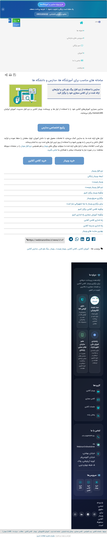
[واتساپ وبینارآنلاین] (75, 514)
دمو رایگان (77, 45)
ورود (16, 20)
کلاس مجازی (90, 398)
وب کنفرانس (88, 531)
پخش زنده (91, 414)
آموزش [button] (80, 53)
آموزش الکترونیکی (43, 531)
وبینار (45, 146)
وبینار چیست (97, 182)
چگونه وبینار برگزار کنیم (93, 193)
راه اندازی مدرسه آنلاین (93, 225)
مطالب (21, 531)
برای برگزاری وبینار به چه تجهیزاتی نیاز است (84, 203)
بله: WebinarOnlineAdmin (86, 445)
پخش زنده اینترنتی (67, 531)
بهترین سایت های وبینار (93, 231)
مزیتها (104, 531)
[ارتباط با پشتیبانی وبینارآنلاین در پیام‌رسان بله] (98, 445)
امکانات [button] (80, 68)
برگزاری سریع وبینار (95, 198)
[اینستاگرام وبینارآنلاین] (94, 514)
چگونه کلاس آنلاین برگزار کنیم (90, 209)
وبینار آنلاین (90, 390)
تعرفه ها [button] (80, 30)
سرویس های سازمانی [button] (75, 38)
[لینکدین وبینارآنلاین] (81, 514)
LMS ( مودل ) (7, 531)
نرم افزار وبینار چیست (94, 187)
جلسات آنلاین (90, 406)
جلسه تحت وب (55, 531)
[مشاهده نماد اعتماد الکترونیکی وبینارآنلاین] (95, 300)
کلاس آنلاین (28, 531)
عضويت (17, 24)
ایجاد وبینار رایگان (95, 176)
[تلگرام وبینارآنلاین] (87, 514)
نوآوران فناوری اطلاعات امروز (46, 536)
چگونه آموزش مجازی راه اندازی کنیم (87, 214)
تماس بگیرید (52, 150)
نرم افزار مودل (26, 146)
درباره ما (15, 531)
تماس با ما (76, 60)
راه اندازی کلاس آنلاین (93, 220)
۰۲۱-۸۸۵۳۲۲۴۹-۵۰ (88, 436)
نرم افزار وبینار (97, 171)
